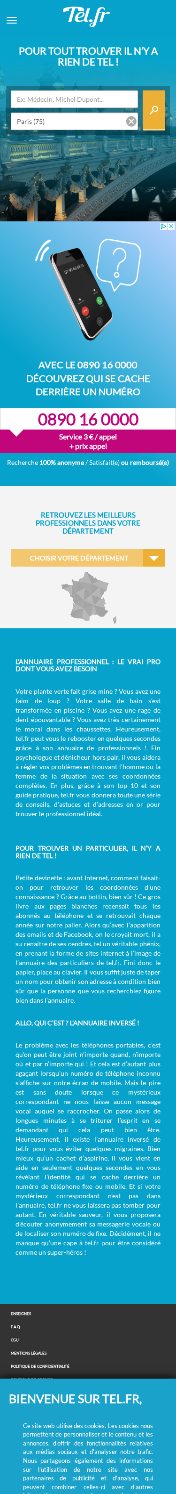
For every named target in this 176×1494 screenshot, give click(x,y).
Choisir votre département (79, 558)
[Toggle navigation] (12, 20)
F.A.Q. (16, 1327)
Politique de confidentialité (40, 1366)
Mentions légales (28, 1353)
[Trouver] (154, 110)
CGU (15, 1340)
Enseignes (21, 1314)
